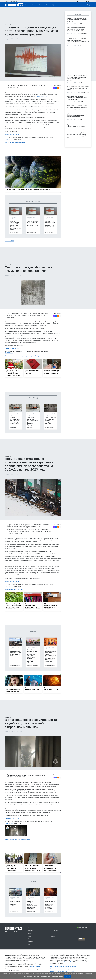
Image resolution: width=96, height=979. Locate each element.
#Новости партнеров (15, 665)
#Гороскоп (84, 82)
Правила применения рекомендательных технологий (63, 966)
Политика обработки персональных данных (61, 969)
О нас (29, 938)
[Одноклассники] (58, 88)
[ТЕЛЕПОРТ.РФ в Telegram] (80, 1)
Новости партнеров (11, 589)
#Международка (31, 232)
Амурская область (44, 5)
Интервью (30, 930)
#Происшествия (14, 232)
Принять (67, 976)
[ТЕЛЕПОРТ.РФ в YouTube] (91, 1)
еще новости (78, 143)
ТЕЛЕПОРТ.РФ (9, 139)
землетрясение (20, 142)
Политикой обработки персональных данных (51, 976)
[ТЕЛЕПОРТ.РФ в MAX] (78, 1)
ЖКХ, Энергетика (10, 356)
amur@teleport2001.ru (34, 966)
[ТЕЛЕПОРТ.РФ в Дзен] (86, 1)
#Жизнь (82, 45)
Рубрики (34, 5)
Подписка (30, 941)
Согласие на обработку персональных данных (62, 971)
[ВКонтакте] (56, 88)
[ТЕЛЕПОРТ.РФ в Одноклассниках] (84, 1)
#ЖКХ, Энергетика (49, 427)
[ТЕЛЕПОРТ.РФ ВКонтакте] (82, 1)
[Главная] (14, 4)
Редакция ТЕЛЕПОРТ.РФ (12, 134)
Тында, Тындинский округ (32, 356)
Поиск (29, 944)
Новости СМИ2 (9, 241)
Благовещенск (26, 839)
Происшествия (10, 142)
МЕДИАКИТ (53, 936)
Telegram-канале (41, 96)
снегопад (19, 356)
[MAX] (54, 88)
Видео (29, 933)
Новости (27, 5)
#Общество (13, 427)
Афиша (54, 5)
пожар (18, 839)
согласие (27, 973)
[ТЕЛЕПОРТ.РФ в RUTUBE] (88, 1)
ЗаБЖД (21, 589)
